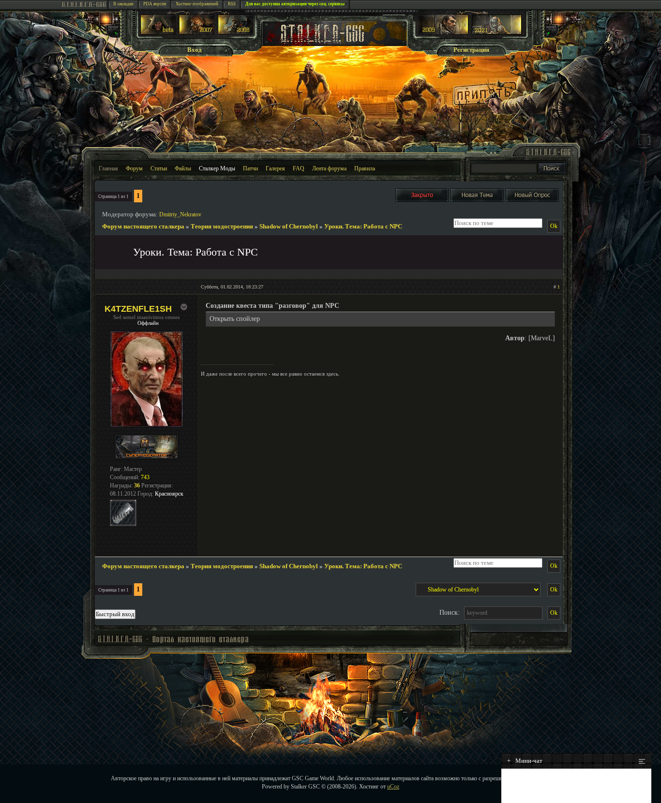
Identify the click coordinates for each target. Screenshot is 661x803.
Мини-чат (524, 760)
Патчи (250, 168)
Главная (108, 168)
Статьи (158, 168)
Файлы (183, 168)
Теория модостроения (222, 226)
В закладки (123, 3)
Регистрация (471, 49)
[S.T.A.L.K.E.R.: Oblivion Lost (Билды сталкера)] (158, 32)
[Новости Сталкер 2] (497, 32)
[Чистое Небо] (235, 32)
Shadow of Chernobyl (288, 226)
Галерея (275, 168)
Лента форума (329, 168)
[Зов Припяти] (443, 32)
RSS (232, 3)
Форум (134, 168)
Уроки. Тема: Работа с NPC (363, 226)
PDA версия (154, 3)
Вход (194, 49)
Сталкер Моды (217, 168)
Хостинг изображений (197, 3)
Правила (364, 168)
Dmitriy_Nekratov (180, 214)
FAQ (298, 168)
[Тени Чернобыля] (196, 32)
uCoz (393, 786)
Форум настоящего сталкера (143, 226)
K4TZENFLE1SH (138, 309)
